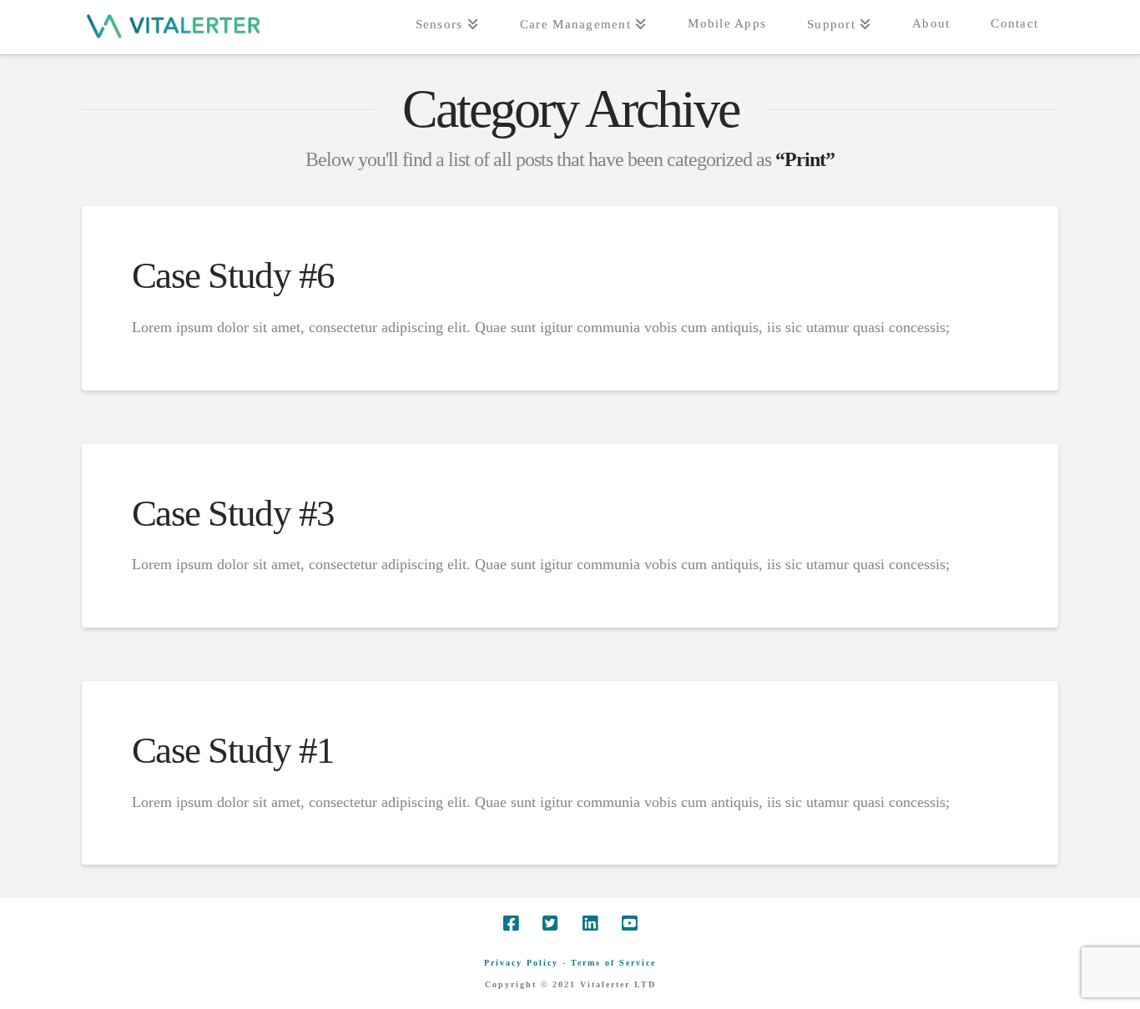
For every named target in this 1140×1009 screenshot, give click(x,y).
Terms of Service (613, 962)
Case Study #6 (233, 275)
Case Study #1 (233, 750)
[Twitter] (549, 923)
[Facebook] (510, 923)
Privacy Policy (521, 962)
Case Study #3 (233, 513)
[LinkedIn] (590, 923)
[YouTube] (629, 923)
